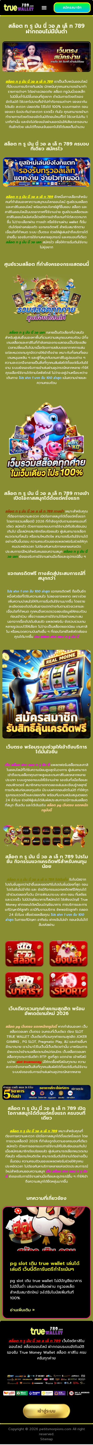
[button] (44, 8)
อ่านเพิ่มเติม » (22, 1310)
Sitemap (46, 1439)
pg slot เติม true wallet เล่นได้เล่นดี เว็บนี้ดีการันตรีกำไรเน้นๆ (44, 1266)
